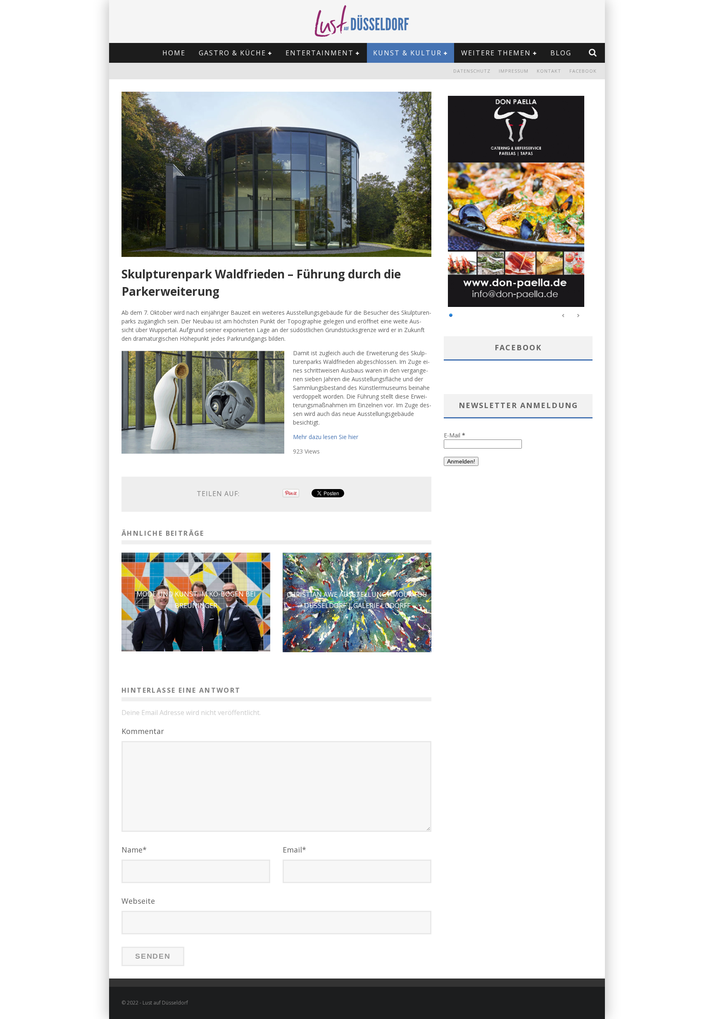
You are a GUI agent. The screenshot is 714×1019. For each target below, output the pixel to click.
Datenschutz (471, 71)
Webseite (138, 901)
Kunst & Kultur (407, 52)
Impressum (513, 71)
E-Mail (454, 435)
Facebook (583, 71)
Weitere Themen (496, 52)
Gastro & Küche (232, 52)
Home (174, 52)
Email (294, 850)
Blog (560, 52)
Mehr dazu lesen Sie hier (325, 437)
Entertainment (320, 52)
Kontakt (549, 71)
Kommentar (142, 731)
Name (134, 850)
